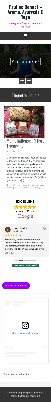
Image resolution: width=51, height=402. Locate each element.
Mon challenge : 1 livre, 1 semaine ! (26, 143)
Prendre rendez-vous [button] (15, 285)
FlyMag (22, 396)
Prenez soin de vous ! (25, 61)
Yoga (39, 187)
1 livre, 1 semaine (16, 185)
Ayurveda (40, 185)
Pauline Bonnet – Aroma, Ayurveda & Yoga (26, 11)
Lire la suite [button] (10, 253)
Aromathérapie (29, 185)
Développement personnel (17, 187)
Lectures (32, 187)
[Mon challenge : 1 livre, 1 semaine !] (24, 122)
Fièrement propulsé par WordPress (25, 392)
